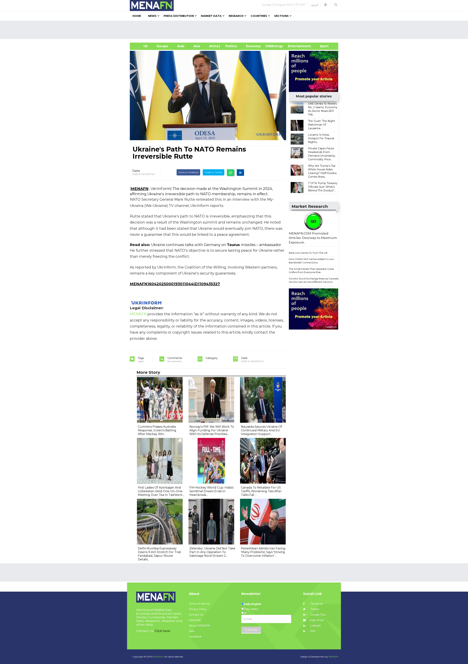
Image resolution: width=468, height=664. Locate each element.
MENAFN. (158, 656)
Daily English (252, 604)
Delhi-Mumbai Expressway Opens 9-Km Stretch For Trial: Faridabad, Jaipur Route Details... (159, 554)
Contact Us (196, 614)
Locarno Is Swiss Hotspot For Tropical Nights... (321, 138)
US (141, 46)
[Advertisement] (235, 30)
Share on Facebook (188, 172)
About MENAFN (199, 625)
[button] (325, 5)
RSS (313, 631)
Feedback (195, 636)
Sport (322, 46)
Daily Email (317, 620)
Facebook (316, 603)
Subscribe (251, 629)
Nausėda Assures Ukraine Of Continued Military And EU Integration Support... (261, 430)
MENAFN (139, 188)
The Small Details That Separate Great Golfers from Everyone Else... (311, 270)
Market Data (211, 16)
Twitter (314, 609)
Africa (213, 46)
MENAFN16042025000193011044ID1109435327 (175, 284)
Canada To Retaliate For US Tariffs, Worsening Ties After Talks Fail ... (261, 491)
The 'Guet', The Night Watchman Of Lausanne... (321, 124)
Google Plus (318, 614)
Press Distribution (179, 16)
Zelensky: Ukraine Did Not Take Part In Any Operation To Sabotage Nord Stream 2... (212, 552)
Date (136, 171)
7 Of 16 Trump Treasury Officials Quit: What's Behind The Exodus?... (322, 186)
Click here (162, 631)
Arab (181, 46)
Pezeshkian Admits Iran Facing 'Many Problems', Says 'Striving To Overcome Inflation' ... (263, 552)
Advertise (195, 620)
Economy (253, 46)
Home (137, 16)
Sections (281, 16)
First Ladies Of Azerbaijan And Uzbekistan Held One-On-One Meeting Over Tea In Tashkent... (161, 491)
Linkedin (315, 625)
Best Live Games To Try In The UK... (309, 252)
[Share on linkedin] (240, 172)
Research (236, 16)
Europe (162, 46)
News (152, 16)
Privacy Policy (198, 609)
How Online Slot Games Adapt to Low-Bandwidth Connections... (311, 261)
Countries (259, 16)
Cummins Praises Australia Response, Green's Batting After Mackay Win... (157, 430)
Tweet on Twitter (213, 172)
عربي (315, 5)
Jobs (192, 631)
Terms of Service (199, 603)
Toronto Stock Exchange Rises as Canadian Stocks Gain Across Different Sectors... (314, 280)
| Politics (230, 46)
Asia (197, 46)
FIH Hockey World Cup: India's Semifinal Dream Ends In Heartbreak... (211, 491)
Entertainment (293, 46)
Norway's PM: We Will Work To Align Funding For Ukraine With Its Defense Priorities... (211, 430)
